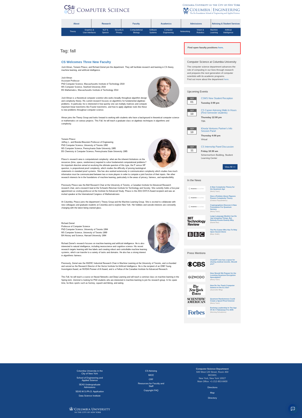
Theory (73, 31)
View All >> (230, 167)
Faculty (136, 24)
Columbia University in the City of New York (211, 5)
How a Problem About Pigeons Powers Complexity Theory (223, 197)
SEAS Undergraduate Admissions (89, 385)
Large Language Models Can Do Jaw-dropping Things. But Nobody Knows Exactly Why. (223, 218)
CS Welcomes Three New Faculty (86, 62)
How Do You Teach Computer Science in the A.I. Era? (222, 286)
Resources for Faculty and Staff (151, 384)
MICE (151, 375)
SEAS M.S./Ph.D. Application (90, 391)
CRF (151, 379)
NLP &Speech (105, 31)
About (76, 24)
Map (212, 392)
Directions (212, 387)
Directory (212, 398)
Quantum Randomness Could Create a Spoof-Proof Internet (222, 300)
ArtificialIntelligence (228, 31)
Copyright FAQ (151, 390)
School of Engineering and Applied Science (90, 379)
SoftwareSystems (153, 31)
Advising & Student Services (226, 24)
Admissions (196, 24)
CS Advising (151, 371)
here (220, 47)
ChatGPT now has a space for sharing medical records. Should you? (223, 262)
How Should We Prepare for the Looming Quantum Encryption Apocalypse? (223, 275)
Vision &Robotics (200, 31)
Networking (185, 31)
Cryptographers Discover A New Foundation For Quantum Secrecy (223, 207)
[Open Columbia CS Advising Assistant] (293, 409)
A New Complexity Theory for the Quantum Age (222, 188)
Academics (166, 24)
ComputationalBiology (136, 31)
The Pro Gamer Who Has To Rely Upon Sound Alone (223, 231)
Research (106, 24)
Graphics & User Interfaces (89, 31)
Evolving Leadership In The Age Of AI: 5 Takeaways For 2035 (223, 309)
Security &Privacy (119, 31)
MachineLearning (214, 31)
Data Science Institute (90, 395)
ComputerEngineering (168, 31)
